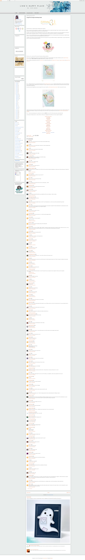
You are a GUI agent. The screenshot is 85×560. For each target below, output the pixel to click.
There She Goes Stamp (18, 154)
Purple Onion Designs (18, 143)
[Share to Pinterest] (38, 135)
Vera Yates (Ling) (18, 19)
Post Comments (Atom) (50, 494)
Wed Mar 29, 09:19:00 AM (32, 179)
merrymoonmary (45, 558)
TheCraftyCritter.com (31, 272)
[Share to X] (36, 135)
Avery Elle (16, 124)
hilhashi (30, 480)
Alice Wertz (48, 122)
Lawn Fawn (16, 134)
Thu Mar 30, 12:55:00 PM (32, 355)
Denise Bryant (30, 380)
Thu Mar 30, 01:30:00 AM (32, 323)
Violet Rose (30, 452)
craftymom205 (30, 376)
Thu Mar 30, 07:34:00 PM (32, 374)
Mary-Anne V (30, 222)
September (17, 98)
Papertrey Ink (17, 141)
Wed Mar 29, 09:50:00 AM (32, 195)
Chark (29, 471)
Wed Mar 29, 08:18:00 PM (32, 296)
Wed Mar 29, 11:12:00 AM (32, 215)
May (16, 103)
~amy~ (29, 160)
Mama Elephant (17, 138)
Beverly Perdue (31, 302)
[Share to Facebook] (37, 135)
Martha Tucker (48, 133)
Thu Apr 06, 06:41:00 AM (32, 462)
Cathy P (30, 204)
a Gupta (49, 124)
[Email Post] (33, 135)
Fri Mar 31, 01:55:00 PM (32, 398)
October (17, 97)
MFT (15, 137)
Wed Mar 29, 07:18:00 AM (32, 150)
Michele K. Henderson (32, 168)
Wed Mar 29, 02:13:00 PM (32, 248)
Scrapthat (30, 164)
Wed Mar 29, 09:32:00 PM (32, 304)
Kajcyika (30, 349)
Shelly (29, 275)
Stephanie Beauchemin (48, 130)
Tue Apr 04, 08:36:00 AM (32, 435)
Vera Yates (48, 132)
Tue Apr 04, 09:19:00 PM (32, 450)
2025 (17, 84)
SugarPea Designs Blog (48, 116)
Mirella (29, 329)
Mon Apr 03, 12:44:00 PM (32, 431)
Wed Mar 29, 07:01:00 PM (32, 277)
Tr (46, 131)
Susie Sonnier (30, 423)
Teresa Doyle (30, 173)
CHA (15, 125)
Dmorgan (30, 226)
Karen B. (30, 333)
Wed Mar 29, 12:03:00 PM (32, 233)
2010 (17, 117)
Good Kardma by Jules (32, 254)
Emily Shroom (31, 404)
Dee (29, 144)
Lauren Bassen (48, 118)
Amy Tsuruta (48, 121)
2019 (17, 91)
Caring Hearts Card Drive (18, 127)
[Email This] (34, 135)
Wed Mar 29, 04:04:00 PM (32, 264)
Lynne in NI (30, 440)
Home (48, 492)
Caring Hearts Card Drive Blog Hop (34, 545)
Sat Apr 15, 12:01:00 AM (32, 482)
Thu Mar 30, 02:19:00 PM (32, 359)
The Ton (16, 153)
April (16, 104)
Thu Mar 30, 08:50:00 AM (32, 347)
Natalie (29, 344)
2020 (17, 90)
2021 (17, 89)
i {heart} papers (17, 157)
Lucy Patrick (30, 475)
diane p (30, 372)
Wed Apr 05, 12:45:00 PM (32, 454)
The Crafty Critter (31, 269)
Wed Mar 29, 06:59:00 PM (32, 273)
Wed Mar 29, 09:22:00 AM (32, 183)
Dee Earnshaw (30, 213)
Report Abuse (17, 160)
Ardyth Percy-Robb (48, 120)
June (16, 102)
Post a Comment (30, 488)
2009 (17, 118)
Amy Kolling (48, 117)
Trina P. (30, 353)
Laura (29, 317)
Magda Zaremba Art (31, 325)
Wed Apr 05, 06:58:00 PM (32, 458)
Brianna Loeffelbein (48, 123)
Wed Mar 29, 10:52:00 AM (32, 211)
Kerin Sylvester (48, 126)
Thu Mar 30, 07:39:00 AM (32, 339)
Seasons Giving (17, 144)
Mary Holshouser (31, 427)
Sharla (29, 181)
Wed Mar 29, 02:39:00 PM (32, 256)
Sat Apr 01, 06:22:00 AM (32, 406)
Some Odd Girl (17, 147)
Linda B (30, 290)
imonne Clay (48, 128)
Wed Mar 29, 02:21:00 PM (32, 252)
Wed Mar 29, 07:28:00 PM (32, 281)
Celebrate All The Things (55, 60)
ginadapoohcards (31, 368)
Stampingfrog (30, 456)
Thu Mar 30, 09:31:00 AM (32, 351)
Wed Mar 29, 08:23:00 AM (32, 162)
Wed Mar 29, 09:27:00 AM (32, 191)
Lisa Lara (48, 127)
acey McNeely (49, 131)
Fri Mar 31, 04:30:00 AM (32, 386)
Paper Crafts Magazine (18, 140)
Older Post (68, 492)
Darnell (30, 200)
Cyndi (29, 209)
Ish (47, 124)
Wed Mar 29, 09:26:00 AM (32, 187)
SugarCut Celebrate (62, 60)
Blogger (52, 558)
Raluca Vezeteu (48, 129)
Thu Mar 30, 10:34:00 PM (32, 378)
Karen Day (30, 400)
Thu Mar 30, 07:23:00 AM (32, 335)
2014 (17, 112)
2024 (17, 85)
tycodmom (30, 384)
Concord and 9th (17, 128)
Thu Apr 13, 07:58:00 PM (32, 478)
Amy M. (30, 246)
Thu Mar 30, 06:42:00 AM (32, 331)
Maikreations (30, 395)
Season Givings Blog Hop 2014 (34, 549)
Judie (29, 467)
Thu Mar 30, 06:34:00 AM (32, 327)
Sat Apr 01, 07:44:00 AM (32, 410)
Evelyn (29, 286)
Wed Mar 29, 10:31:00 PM (32, 312)
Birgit (29, 140)
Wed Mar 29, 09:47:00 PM (32, 308)
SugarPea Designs (31, 136)
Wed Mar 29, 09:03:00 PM (32, 300)
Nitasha (30, 298)
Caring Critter (41, 60)
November (17, 96)
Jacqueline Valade (31, 408)
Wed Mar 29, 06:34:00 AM (32, 146)
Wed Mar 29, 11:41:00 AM (32, 224)
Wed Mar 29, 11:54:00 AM (32, 229)
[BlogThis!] (35, 135)
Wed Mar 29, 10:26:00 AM (32, 207)
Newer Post (28, 492)
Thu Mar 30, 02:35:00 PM (32, 363)
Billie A (30, 321)
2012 (17, 114)
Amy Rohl (48, 119)
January (17, 108)
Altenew (16, 122)
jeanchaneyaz (30, 185)
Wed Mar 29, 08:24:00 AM (32, 166)
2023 (17, 86)
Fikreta (29, 242)
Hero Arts (16, 131)
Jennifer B (30, 189)
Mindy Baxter (48, 125)
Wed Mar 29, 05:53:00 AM (32, 142)
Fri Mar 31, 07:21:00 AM (32, 390)
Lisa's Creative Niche (31, 419)
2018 (17, 92)
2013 (17, 113)
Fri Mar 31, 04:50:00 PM (32, 402)
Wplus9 (16, 156)
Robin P (30, 177)
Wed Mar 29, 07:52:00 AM (32, 154)
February (17, 107)
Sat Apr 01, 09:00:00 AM (32, 414)
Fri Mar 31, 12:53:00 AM (32, 382)
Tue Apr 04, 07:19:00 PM (32, 446)
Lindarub (30, 294)
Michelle (30, 448)
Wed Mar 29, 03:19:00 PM (32, 260)
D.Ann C (30, 444)
